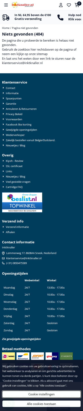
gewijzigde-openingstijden (24, 339)
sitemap (42, 54)
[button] (6, 5)
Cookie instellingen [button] (41, 394)
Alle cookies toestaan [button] (41, 404)
